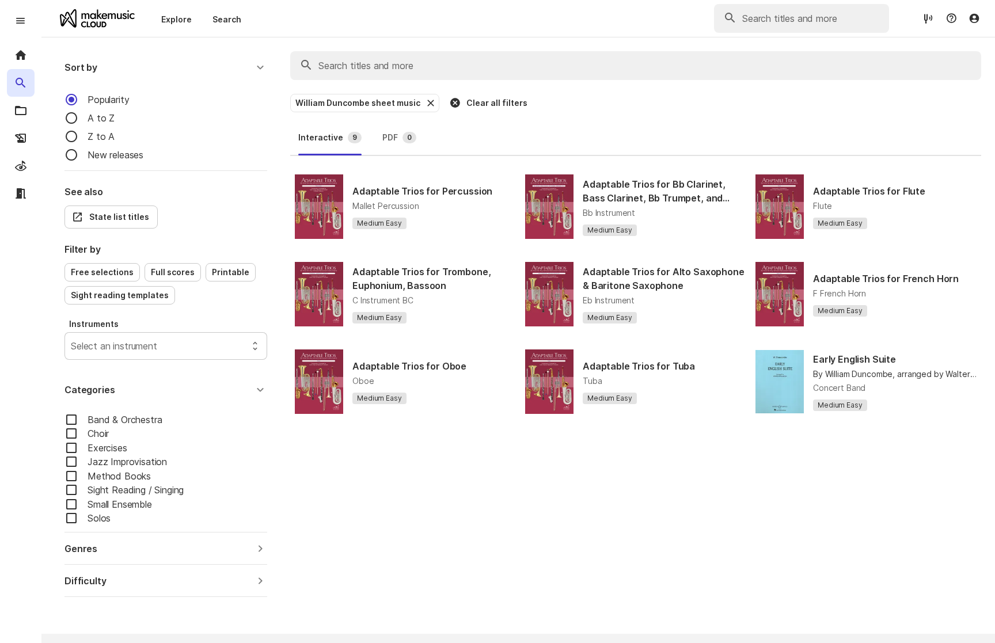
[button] (165, 67)
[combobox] (72, 346)
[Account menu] (974, 18)
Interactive (327, 137)
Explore (176, 19)
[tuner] (928, 18)
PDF (397, 137)
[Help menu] (951, 18)
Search (226, 19)
